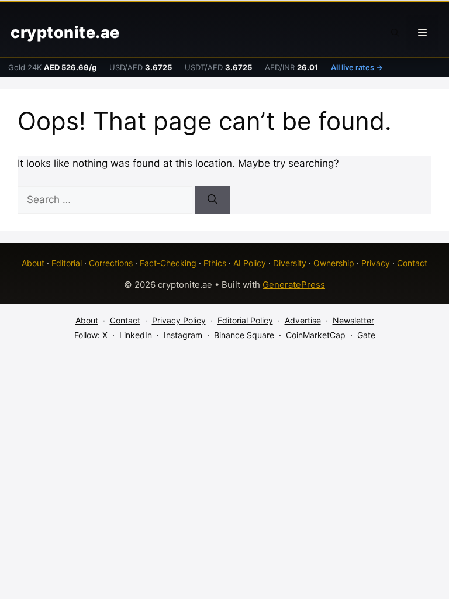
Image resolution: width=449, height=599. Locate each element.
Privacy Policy (179, 320)
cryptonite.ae (65, 32)
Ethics (214, 263)
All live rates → (357, 67)
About (33, 263)
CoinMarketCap (316, 335)
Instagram (183, 335)
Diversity (289, 263)
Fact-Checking (168, 263)
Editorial (66, 263)
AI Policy (249, 263)
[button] (395, 32)
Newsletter (353, 320)
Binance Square (244, 335)
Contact (412, 263)
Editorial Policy (245, 320)
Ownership (333, 263)
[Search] (212, 200)
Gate (366, 335)
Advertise (303, 320)
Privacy (375, 263)
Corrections (111, 263)
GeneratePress (294, 284)
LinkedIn (135, 335)
